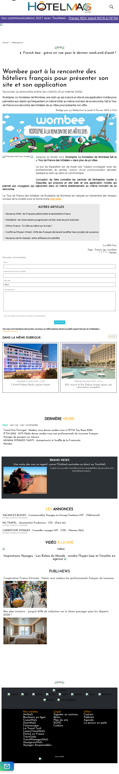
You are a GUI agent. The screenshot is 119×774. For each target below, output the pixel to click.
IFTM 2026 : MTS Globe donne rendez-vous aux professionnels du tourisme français (50, 433)
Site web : (7, 281)
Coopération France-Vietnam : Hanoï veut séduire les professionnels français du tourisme (58, 578)
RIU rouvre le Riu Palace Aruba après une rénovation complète (88, 386)
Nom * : (6, 262)
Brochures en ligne (34, 717)
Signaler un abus (10, 331)
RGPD (57, 723)
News (5, 425)
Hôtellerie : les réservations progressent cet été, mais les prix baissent (42, 219)
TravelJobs (29, 737)
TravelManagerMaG (35, 739)
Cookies (58, 725)
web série (55, 198)
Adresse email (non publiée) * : (15, 271)
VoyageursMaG (32, 742)
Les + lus (14, 425)
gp (104, 250)
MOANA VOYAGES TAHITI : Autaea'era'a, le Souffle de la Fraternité (41, 440)
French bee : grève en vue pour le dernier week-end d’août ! (57, 53)
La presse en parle (95, 723)
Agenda (89, 720)
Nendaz (7, 444)
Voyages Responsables (37, 745)
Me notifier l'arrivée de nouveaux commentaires (26, 316)
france (98, 250)
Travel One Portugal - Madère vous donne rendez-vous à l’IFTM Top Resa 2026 (48, 430)
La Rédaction (76, 110)
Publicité (89, 717)
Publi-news (59, 571)
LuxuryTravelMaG (34, 731)
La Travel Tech (32, 728)
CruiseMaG (30, 720)
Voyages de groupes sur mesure (21, 437)
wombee (112, 250)
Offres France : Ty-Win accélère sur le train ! (28, 225)
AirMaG (28, 714)
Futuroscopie (31, 725)
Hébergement (17, 43)
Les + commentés (29, 425)
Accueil (5, 43)
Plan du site (60, 720)
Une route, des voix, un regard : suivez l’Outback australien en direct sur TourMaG (59, 464)
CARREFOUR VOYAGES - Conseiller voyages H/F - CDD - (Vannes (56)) (43, 530)
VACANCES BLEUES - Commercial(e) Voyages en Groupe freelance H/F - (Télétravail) (51, 515)
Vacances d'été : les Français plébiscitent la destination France (38, 213)
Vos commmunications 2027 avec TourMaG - (59, 18)
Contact (88, 714)
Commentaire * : (9, 290)
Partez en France (33, 734)
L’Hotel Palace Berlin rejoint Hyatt (30, 385)
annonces (59, 509)
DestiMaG (29, 723)
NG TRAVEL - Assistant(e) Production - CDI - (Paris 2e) (34, 523)
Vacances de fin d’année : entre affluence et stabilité (32, 237)
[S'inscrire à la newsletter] (7, 766)
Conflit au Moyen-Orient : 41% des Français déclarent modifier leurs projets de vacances (52, 231)
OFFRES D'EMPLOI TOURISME (14, 518)
